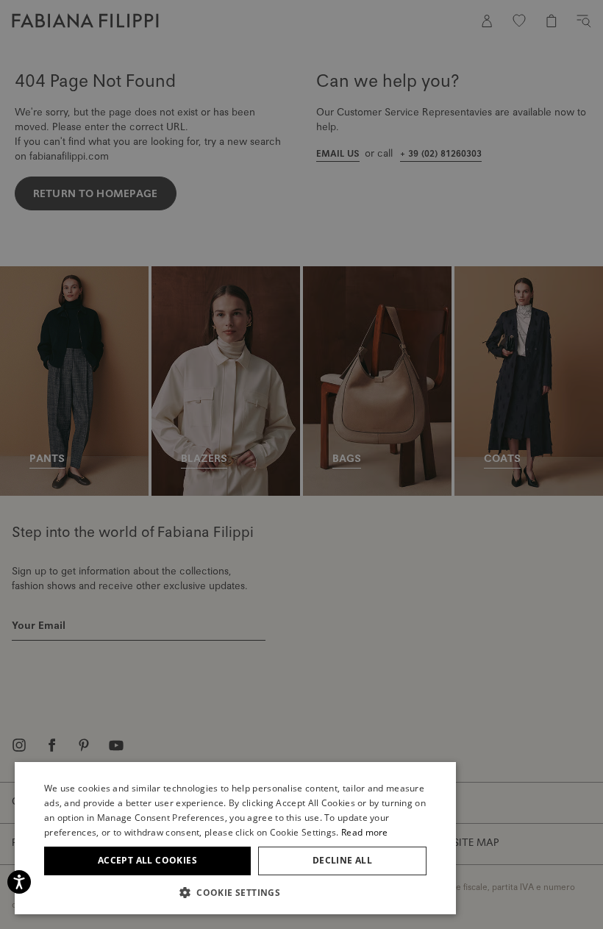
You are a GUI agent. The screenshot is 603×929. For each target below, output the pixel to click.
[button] (235, 892)
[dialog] (301, 464)
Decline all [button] (342, 860)
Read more (364, 832)
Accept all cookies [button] (147, 860)
